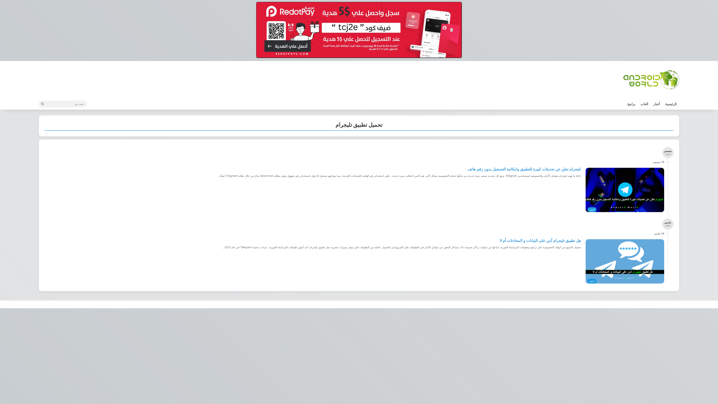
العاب (644, 104)
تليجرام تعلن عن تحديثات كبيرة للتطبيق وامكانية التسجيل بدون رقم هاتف (524, 169)
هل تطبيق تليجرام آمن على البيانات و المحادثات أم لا (540, 240)
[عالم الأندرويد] (651, 79)
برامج (631, 104)
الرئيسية (671, 104)
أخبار (656, 104)
